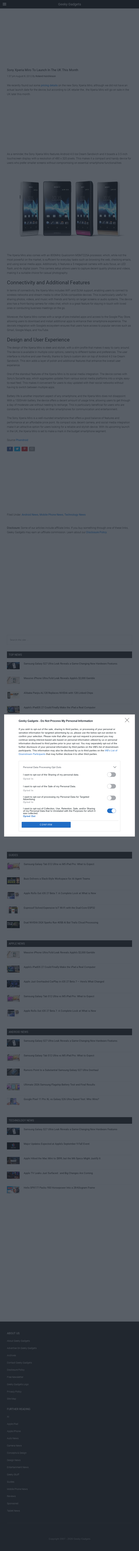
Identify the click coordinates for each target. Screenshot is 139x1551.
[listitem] (69, 767)
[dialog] (69, 775)
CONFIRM (46, 824)
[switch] (111, 774)
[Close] (128, 721)
